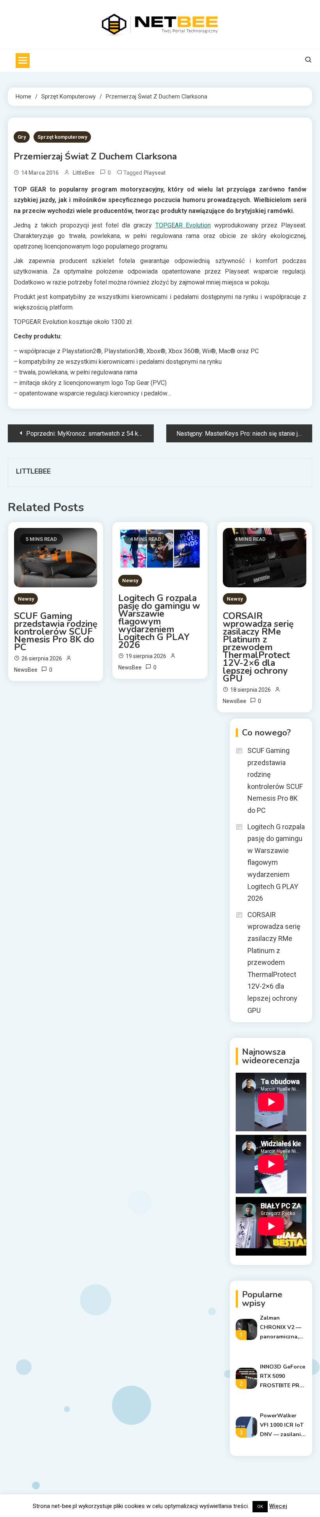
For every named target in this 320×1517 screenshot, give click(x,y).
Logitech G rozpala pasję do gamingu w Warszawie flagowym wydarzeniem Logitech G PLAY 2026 (159, 621)
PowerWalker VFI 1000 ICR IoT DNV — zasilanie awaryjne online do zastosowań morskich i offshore (282, 1425)
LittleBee (83, 173)
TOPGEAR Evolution (183, 225)
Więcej (278, 1506)
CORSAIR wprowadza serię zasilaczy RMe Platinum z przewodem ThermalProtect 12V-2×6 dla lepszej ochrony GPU (258, 647)
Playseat (154, 173)
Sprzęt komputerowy (62, 137)
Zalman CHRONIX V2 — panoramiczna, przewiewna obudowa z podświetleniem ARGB (281, 1328)
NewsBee (25, 670)
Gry (22, 137)
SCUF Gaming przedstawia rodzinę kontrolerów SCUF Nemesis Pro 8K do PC (55, 631)
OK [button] (260, 1506)
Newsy (26, 599)
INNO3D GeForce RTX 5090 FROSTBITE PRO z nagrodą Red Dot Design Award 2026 (282, 1376)
